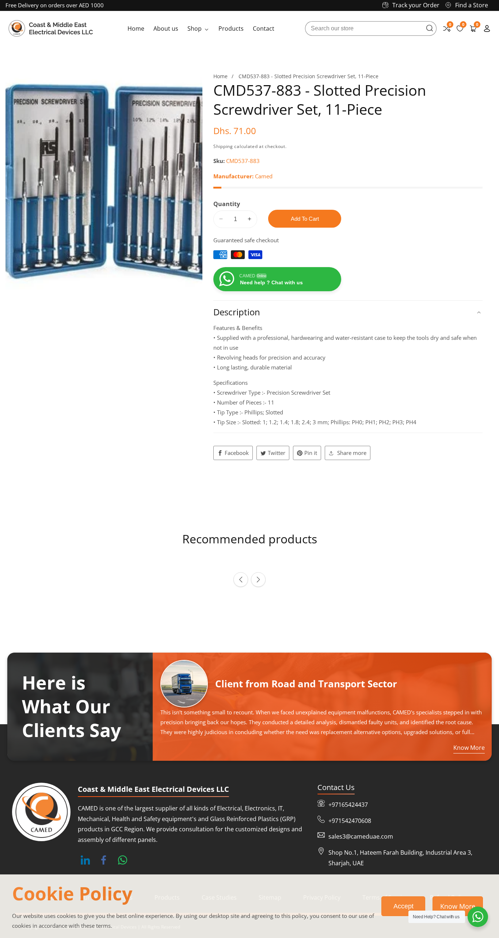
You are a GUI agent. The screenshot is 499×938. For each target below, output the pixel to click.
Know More (457, 906)
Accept (403, 906)
